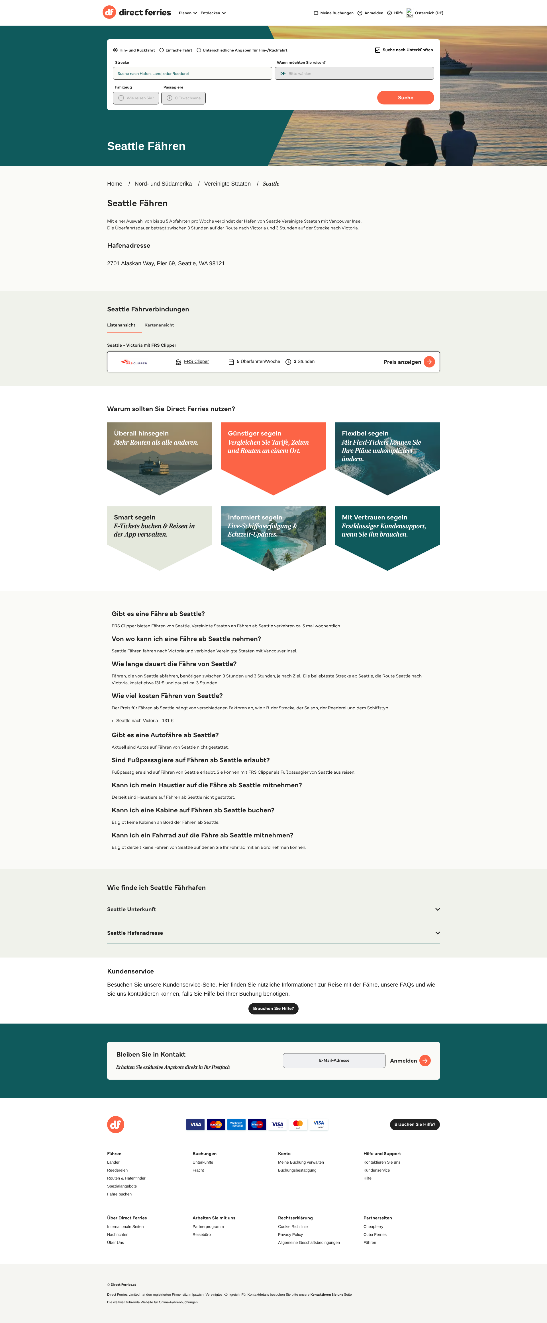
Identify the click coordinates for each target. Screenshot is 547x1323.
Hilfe (368, 1178)
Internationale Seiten (125, 1226)
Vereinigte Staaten (227, 184)
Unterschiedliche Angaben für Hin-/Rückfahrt (245, 50)
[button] (273, 909)
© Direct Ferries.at (121, 1285)
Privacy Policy (290, 1234)
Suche (405, 97)
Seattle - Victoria (125, 345)
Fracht (198, 1170)
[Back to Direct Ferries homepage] (137, 12)
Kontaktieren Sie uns (382, 1162)
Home (114, 184)
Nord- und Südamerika (163, 184)
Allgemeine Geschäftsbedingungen (309, 1242)
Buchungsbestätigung (297, 1170)
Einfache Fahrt (179, 50)
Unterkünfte (203, 1162)
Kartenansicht (159, 325)
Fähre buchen (119, 1194)
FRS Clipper (163, 345)
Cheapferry (373, 1226)
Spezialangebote (122, 1186)
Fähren (370, 1242)
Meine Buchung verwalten (301, 1162)
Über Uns (115, 1242)
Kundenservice (377, 1170)
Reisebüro (202, 1234)
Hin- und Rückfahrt (137, 50)
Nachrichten (117, 1234)
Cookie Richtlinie (293, 1226)
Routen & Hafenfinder (126, 1178)
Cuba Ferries (375, 1234)
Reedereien (117, 1170)
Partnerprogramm (208, 1226)
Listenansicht (121, 325)
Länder (113, 1162)
